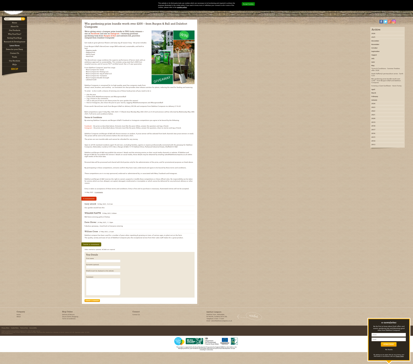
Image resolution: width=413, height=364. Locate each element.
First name (90, 258)
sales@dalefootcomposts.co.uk (221, 321)
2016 (373, 133)
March (373, 93)
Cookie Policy (15, 328)
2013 (373, 144)
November (375, 44)
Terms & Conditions (69, 318)
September (375, 51)
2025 (373, 37)
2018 (373, 126)
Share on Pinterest (384, 152)
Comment (89, 277)
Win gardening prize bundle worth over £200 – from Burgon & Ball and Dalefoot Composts (386, 80)
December (375, 41)
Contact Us (136, 314)
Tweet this (388, 152)
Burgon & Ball (110, 36)
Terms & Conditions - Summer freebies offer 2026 (385, 69)
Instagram (114, 34)
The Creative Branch (8, 333)
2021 (373, 115)
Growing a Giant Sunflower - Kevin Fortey (386, 86)
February (374, 96)
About (19, 316)
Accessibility (33, 328)
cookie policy (182, 7)
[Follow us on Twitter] (385, 22)
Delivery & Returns (68, 314)
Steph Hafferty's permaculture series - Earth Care (387, 74)
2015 (373, 137)
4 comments (99, 192)
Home (19, 314)
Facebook (95, 34)
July (372, 58)
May (372, 65)
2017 (373, 129)
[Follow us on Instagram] (394, 22)
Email (100, 271)
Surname (92, 264)
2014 (373, 141)
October (374, 48)
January (374, 100)
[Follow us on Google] (389, 22)
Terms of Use (24, 328)
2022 (373, 111)
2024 (373, 103)
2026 (373, 33)
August (374, 55)
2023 (373, 107)
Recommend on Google (381, 152)
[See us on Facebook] (381, 22)
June (373, 62)
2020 (373, 118)
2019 (373, 122)
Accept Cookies (248, 4)
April (373, 89)
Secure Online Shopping (70, 316)
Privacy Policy (400, 356)
